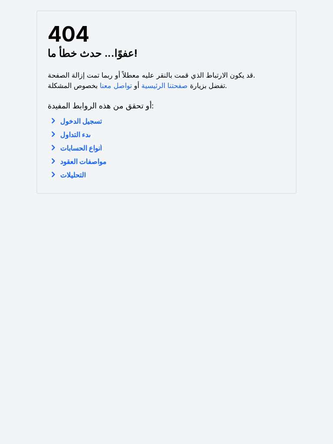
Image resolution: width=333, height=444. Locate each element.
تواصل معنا (116, 85)
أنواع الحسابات (81, 148)
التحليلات (73, 174)
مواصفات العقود (83, 161)
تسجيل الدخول (81, 121)
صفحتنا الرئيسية (164, 85)
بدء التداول (75, 134)
